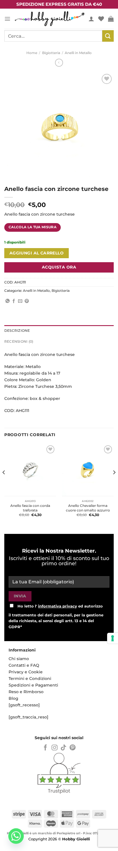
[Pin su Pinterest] (27, 301)
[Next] (114, 484)
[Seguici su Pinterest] (73, 748)
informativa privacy (57, 606)
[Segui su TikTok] (63, 748)
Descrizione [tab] (17, 331)
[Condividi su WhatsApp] (7, 301)
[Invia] (108, 35)
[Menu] (7, 18)
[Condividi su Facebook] (14, 301)
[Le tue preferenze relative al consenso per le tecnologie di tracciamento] (112, 638)
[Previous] (4, 484)
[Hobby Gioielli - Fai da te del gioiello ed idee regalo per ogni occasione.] (49, 18)
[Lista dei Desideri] (101, 18)
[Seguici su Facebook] (45, 748)
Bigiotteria (51, 53)
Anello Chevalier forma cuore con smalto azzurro (88, 507)
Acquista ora (59, 267)
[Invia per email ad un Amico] (20, 301)
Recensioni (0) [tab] (18, 342)
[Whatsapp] (16, 836)
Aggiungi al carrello (36, 253)
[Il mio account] (91, 18)
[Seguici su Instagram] (55, 748)
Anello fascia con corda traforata (30, 507)
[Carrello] (111, 18)
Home (31, 53)
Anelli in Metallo (78, 53)
